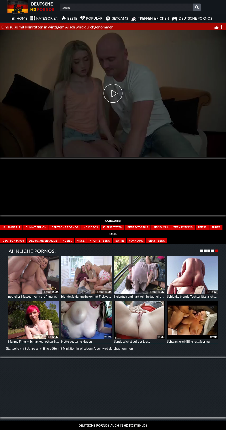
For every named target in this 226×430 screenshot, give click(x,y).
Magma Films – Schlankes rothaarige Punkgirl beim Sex (45, 341)
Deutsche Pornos (64, 227)
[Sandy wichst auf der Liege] (139, 320)
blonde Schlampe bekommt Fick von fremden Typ (94, 296)
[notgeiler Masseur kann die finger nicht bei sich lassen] (33, 275)
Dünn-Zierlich (35, 227)
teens (202, 227)
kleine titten (112, 227)
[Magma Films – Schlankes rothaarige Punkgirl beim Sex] (33, 320)
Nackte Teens (100, 240)
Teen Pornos (183, 227)
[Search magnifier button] (197, 7)
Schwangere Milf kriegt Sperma (188, 341)
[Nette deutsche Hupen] (86, 320)
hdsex (67, 240)
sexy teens (156, 240)
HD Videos (90, 227)
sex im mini (160, 227)
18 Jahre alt (11, 227)
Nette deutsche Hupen (76, 341)
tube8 (216, 227)
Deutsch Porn (13, 240)
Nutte (119, 240)
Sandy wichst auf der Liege (132, 341)
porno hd (136, 240)
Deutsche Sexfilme (43, 240)
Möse (81, 240)
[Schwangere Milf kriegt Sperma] (192, 320)
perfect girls (137, 227)
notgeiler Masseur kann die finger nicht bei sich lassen (44, 296)
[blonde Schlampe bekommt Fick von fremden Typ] (86, 275)
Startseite (12, 348)
